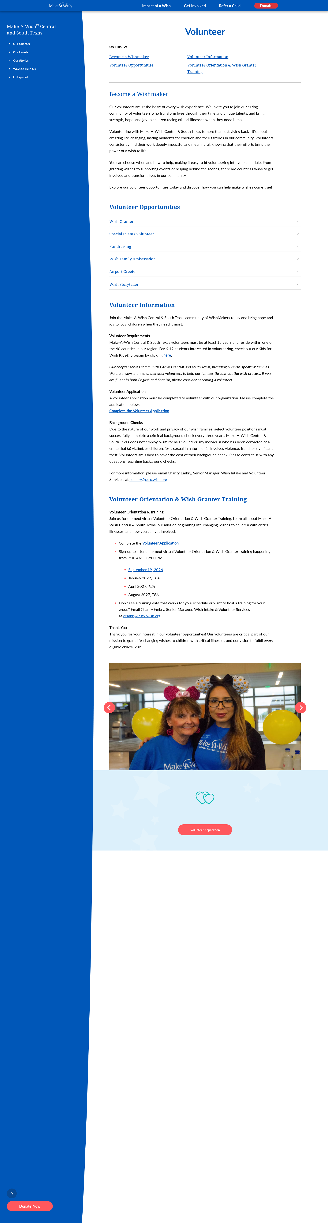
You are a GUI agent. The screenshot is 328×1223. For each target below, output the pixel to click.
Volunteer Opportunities (131, 65)
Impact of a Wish (156, 5)
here (167, 355)
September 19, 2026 (145, 569)
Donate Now (29, 1206)
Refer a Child (229, 5)
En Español (20, 77)
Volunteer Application (205, 830)
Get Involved (195, 5)
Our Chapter (21, 43)
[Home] (61, 5)
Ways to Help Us (24, 69)
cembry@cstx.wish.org (148, 479)
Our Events (20, 52)
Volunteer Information (207, 57)
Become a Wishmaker (129, 57)
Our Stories (21, 60)
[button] (109, 707)
